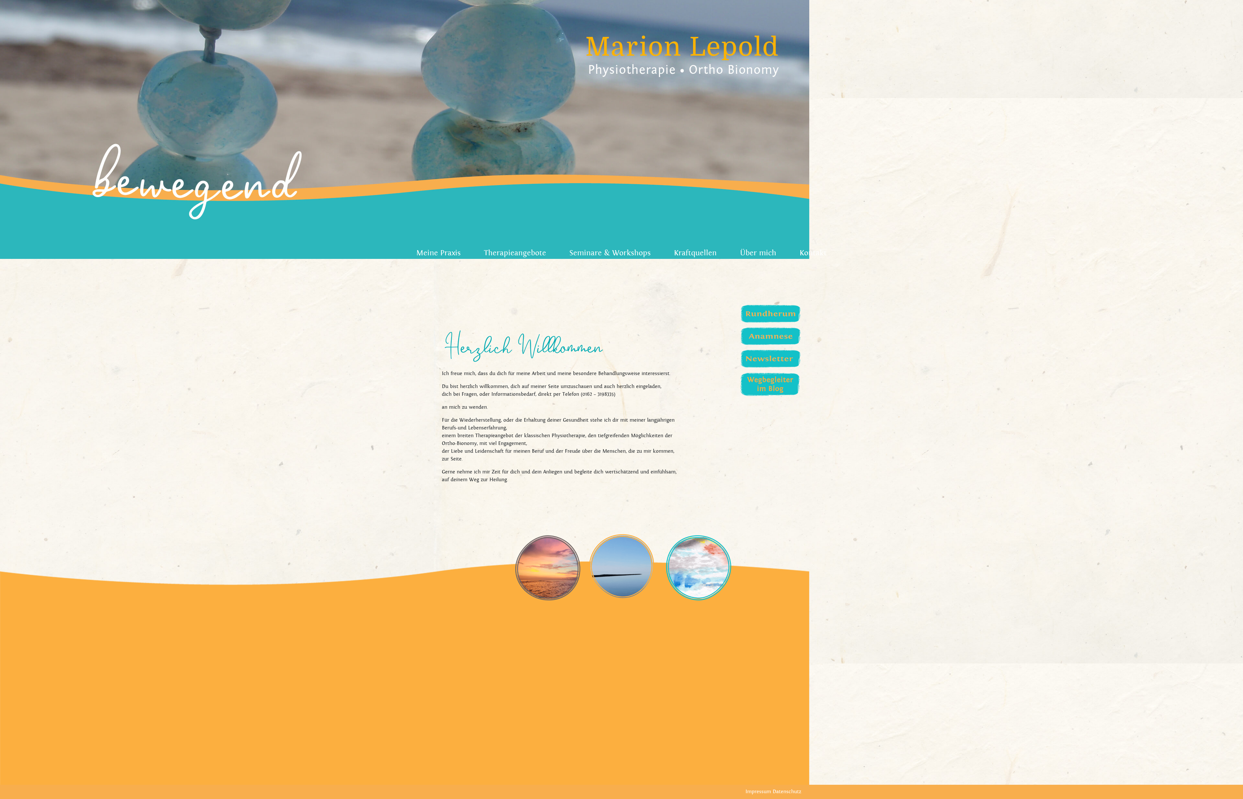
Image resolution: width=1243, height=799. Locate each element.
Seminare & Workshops (610, 253)
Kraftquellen (695, 253)
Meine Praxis (438, 253)
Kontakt (813, 253)
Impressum (758, 792)
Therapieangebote (515, 253)
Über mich (758, 253)
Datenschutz (787, 792)
